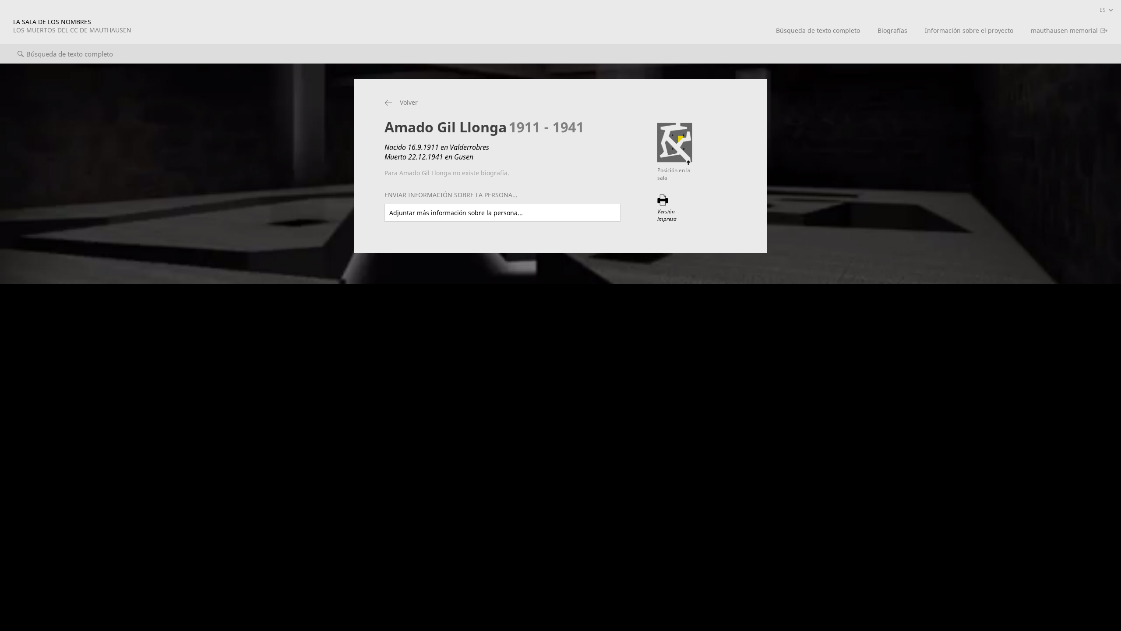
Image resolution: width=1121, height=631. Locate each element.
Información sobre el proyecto (969, 30)
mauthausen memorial (1064, 30)
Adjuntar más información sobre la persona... (456, 213)
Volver (409, 102)
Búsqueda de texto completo (818, 30)
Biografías (892, 30)
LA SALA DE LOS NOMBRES (72, 26)
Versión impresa (667, 215)
